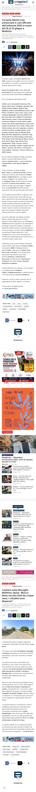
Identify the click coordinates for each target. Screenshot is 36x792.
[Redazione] (3, 42)
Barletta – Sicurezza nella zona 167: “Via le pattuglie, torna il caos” (23, 488)
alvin (14, 303)
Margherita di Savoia (7, 455)
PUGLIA (17, 13)
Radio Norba (6, 312)
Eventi (12, 13)
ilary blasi (26, 306)
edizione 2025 (18, 306)
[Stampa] (27, 47)
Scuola (4, 471)
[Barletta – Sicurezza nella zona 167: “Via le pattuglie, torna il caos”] (7, 490)
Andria (4, 481)
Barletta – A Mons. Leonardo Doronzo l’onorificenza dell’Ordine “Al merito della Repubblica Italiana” (22, 539)
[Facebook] (10, 47)
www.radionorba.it (10, 288)
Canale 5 (25, 303)
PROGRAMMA (22, 309)
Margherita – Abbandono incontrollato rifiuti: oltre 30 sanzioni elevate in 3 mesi (17, 459)
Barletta (4, 492)
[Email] (23, 47)
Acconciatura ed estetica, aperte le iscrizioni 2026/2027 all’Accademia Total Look (22, 468)
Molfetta (5, 309)
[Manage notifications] (4, 787)
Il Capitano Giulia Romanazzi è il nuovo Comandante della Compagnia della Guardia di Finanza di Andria (23, 526)
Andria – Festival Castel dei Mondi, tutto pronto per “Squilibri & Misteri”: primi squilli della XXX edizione (23, 478)
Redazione (14, 42)
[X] (14, 47)
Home (3, 7)
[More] (29, 320)
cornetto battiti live (7, 306)
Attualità (8, 7)
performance (13, 309)
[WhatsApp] (19, 47)
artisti (19, 303)
